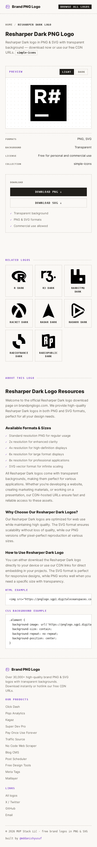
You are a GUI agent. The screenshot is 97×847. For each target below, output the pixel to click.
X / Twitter (12, 802)
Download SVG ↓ (48, 203)
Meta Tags (12, 772)
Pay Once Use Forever (21, 732)
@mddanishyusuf (31, 838)
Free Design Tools (18, 765)
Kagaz (9, 720)
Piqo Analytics (15, 713)
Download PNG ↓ (48, 191)
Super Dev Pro (15, 726)
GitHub (10, 808)
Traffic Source (15, 739)
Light (66, 72)
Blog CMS (12, 752)
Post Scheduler (16, 759)
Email (9, 815)
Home (8, 24)
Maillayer (11, 778)
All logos (11, 795)
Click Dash (12, 706)
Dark (81, 72)
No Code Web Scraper (21, 746)
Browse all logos (75, 6)
